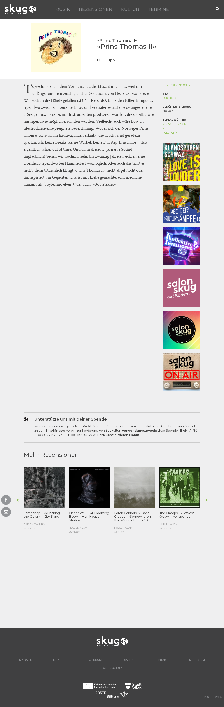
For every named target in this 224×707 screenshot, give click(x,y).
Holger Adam (78, 527)
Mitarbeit (60, 660)
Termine (158, 9)
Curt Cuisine (171, 98)
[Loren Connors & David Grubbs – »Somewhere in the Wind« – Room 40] (134, 487)
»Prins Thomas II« (174, 124)
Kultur (130, 9)
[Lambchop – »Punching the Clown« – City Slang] (44, 487)
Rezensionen (95, 9)
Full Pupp (170, 132)
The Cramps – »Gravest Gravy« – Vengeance (176, 515)
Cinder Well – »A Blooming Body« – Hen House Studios (89, 516)
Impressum (197, 660)
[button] (218, 9)
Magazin (25, 660)
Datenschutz (112, 667)
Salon (129, 660)
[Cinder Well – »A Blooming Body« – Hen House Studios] (89, 487)
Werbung (96, 660)
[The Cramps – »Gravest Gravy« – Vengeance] (179, 487)
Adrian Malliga (34, 524)
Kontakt (161, 660)
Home (166, 85)
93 (164, 128)
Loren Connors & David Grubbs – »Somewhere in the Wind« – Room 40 (133, 516)
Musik (62, 9)
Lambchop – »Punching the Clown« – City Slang (42, 515)
